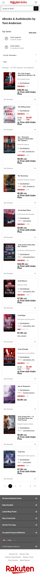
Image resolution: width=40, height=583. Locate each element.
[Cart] (35, 2)
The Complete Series (23, 79)
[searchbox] (20, 8)
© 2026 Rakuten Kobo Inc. (11, 546)
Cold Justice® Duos (28, 430)
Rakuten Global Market (13, 557)
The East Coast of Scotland (31, 393)
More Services (13, 560)
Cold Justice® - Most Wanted (31, 291)
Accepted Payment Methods (13, 533)
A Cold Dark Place (24, 210)
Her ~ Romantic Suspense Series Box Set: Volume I (25, 138)
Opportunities (7, 505)
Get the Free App (9, 525)
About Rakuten (25, 560)
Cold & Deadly (23, 349)
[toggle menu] (3, 2)
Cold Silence (22, 281)
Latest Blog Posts (9, 512)
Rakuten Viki (13, 554)
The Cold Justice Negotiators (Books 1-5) (26, 74)
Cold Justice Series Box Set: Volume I (26, 245)
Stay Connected (8, 518)
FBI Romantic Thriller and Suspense (27, 456)
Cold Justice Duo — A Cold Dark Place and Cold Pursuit (26, 418)
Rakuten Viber (24, 554)
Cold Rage (21, 315)
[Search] (36, 8)
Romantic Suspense (23, 144)
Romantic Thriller (22, 285)
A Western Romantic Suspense (26, 180)
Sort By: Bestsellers (9, 55)
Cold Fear (21, 452)
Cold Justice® (27, 221)
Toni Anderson (24, 83)
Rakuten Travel (28, 557)
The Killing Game (24, 107)
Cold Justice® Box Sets (29, 257)
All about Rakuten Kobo (12, 498)
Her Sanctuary (23, 176)
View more (32, 32)
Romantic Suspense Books (25, 424)
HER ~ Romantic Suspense (30, 151)
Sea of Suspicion (24, 386)
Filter (5, 62)
